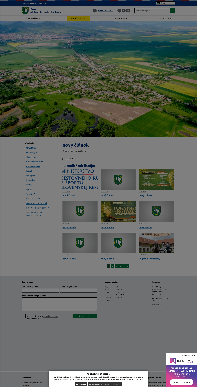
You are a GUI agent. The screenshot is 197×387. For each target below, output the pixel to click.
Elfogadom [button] (81, 384)
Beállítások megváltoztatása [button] (99, 384)
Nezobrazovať (188, 355)
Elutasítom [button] (116, 384)
